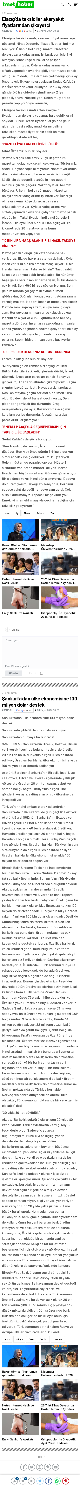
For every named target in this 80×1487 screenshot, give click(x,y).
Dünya (19, 1339)
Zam (52, 513)
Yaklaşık (57, 1339)
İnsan (7, 513)
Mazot (27, 513)
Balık (7, 1339)
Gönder (13, 673)
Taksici (40, 513)
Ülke (31, 1339)
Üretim (43, 1339)
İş (17, 513)
